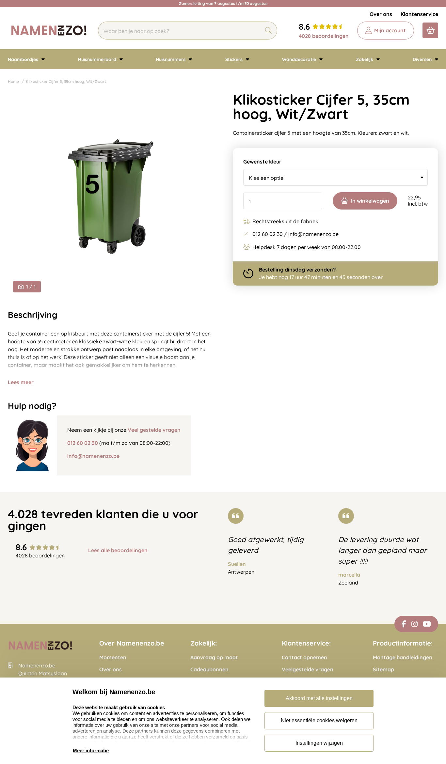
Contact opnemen (304, 657)
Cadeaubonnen (209, 669)
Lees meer (21, 382)
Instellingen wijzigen (319, 743)
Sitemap (383, 669)
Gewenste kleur (262, 162)
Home (13, 81)
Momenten (112, 657)
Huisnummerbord (98, 59)
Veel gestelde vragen (154, 430)
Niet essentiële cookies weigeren (319, 720)
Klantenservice (419, 14)
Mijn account (390, 30)
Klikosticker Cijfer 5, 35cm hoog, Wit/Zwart (66, 81)
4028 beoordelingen (324, 36)
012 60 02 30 (82, 443)
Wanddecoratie (299, 59)
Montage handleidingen (402, 657)
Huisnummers (171, 59)
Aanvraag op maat (214, 657)
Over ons (381, 14)
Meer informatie (91, 750)
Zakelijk (365, 59)
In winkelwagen (370, 200)
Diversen (423, 59)
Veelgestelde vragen (307, 669)
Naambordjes (24, 59)
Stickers (234, 59)
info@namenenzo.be (93, 456)
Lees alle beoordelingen (118, 550)
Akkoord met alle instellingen (319, 698)
